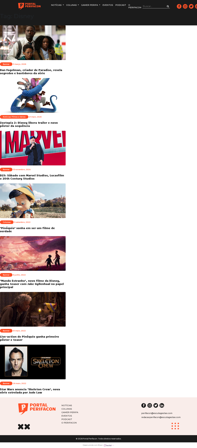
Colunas (71, 5)
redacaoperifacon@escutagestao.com (161, 417)
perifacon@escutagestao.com (156, 413)
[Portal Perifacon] (29, 6)
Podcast (120, 5)
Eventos (108, 5)
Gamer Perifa (89, 5)
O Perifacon (134, 6)
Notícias (56, 5)
